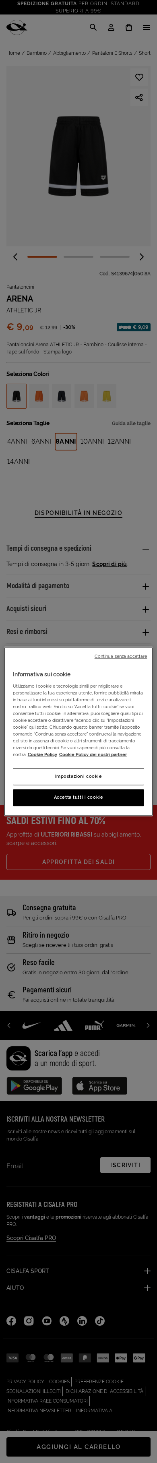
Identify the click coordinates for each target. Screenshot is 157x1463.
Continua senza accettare (121, 656)
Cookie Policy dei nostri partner (93, 755)
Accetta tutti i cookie (78, 797)
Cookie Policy (42, 755)
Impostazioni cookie (78, 776)
